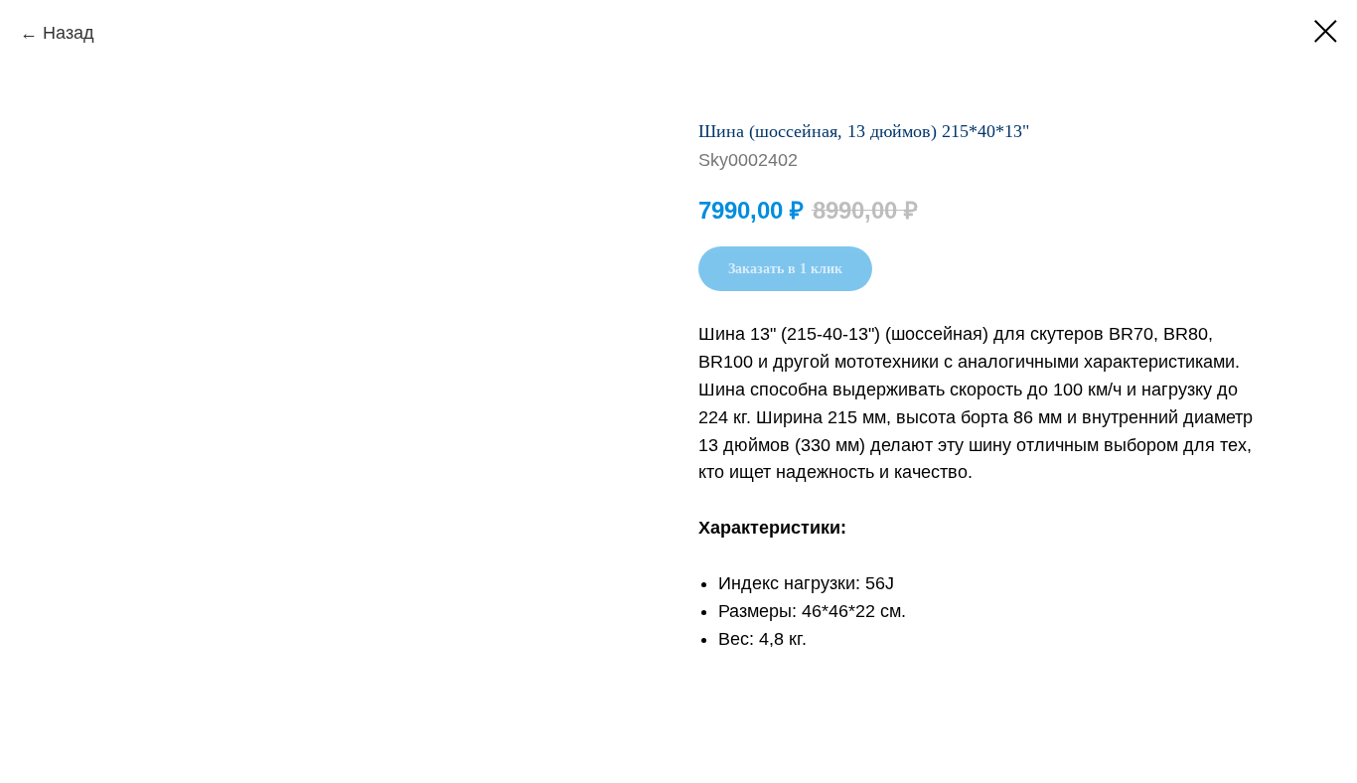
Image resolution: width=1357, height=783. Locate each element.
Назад (68, 33)
